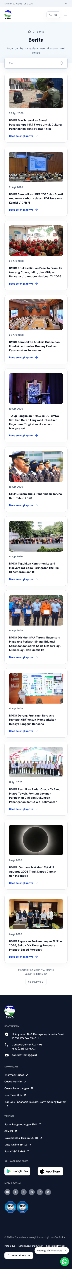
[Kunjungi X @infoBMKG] (24, 1192)
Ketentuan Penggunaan (30, 1245)
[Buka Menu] (65, 15)
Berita (40, 31)
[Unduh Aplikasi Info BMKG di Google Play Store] (19, 1171)
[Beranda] (8, 14)
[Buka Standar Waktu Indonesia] (66, 3)
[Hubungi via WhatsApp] (64, 1261)
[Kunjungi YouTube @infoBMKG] (7, 1192)
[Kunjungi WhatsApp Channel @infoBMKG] (48, 1192)
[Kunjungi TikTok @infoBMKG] (40, 1192)
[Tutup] (66, 1251)
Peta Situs (10, 1245)
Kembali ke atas (21, 1255)
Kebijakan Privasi (55, 1245)
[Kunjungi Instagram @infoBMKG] (32, 1192)
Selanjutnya (34, 981)
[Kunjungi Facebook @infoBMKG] (15, 1192)
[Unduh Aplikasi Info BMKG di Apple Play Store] (52, 1171)
